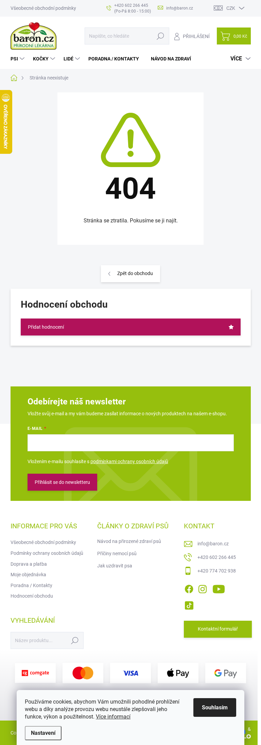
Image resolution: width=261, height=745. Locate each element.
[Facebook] (189, 588)
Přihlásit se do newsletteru (62, 482)
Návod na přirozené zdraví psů (129, 541)
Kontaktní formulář (218, 629)
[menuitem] (18, 59)
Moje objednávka (28, 574)
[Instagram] (202, 588)
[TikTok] (189, 604)
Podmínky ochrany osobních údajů (47, 553)
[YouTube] (218, 588)
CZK (230, 8)
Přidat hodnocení (46, 327)
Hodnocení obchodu (32, 596)
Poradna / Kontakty (31, 585)
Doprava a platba (29, 564)
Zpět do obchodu (135, 273)
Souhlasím (215, 707)
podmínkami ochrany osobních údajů (129, 461)
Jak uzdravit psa (114, 565)
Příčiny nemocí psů (117, 553)
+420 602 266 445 (216, 557)
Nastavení (43, 733)
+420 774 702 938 (216, 571)
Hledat (160, 36)
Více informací (113, 716)
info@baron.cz (213, 543)
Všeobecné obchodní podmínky (43, 8)
